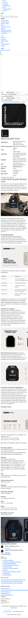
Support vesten (5, 23)
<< (21, 102)
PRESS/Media (6, 573)
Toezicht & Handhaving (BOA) (10, 568)
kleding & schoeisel (6, 30)
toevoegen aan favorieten (7, 177)
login (4, 7)
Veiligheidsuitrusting (6, 31)
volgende (17, 102)
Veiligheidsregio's (7, 566)
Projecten (3, 593)
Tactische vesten (5, 22)
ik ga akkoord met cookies (14, 614)
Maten (24, 590)
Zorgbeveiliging (7, 575)
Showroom (8, 590)
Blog (7, 595)
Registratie (3, 595)
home (4, 1)
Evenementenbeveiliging (9, 563)
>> (19, 102)
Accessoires (4, 33)
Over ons (5, 2)
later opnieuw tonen (18, 611)
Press (2, 25)
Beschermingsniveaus (16, 590)
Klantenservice (7, 5)
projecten (5, 4)
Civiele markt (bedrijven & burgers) (12, 571)
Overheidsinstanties (8, 560)
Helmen (3, 28)
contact (5, 10)
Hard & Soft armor (5, 26)
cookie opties (7, 611)
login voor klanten (5, 50)
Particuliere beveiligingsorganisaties (12, 562)
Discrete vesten (5, 20)
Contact (11, 595)
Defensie (5, 570)
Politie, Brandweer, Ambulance (11, 565)
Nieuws (8, 593)
